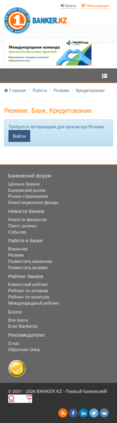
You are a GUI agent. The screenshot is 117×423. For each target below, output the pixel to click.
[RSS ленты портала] (62, 413)
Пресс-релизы (22, 225)
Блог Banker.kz (23, 326)
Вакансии (17, 249)
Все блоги (18, 320)
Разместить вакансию (30, 261)
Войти (19, 135)
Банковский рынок (26, 190)
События (17, 232)
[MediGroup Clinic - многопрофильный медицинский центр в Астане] (48, 52)
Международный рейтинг (33, 303)
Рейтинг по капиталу (29, 297)
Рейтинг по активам (28, 290)
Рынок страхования (28, 196)
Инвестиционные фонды (33, 202)
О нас (14, 343)
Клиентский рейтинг (28, 284)
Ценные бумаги (24, 184)
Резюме (16, 255)
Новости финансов (27, 219)
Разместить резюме (28, 267)
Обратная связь (24, 349)
